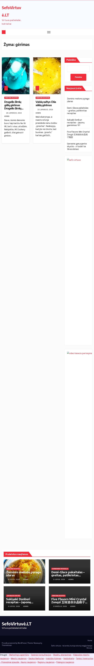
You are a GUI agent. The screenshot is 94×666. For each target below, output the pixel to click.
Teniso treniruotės (84, 659)
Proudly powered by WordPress (14, 643)
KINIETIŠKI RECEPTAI (11, 97)
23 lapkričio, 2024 (46, 110)
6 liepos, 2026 (14, 579)
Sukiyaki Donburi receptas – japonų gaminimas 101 (76, 122)
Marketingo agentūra (19, 655)
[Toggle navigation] (49, 32)
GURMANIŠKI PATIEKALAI (60, 568)
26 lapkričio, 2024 (14, 113)
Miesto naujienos (19, 659)
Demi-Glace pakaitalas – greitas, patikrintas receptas (77, 111)
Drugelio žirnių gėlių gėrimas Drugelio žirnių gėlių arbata (12, 106)
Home (90, 640)
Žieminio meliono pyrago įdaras (23, 573)
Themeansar (7, 645)
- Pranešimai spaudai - (10, 662)
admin (25, 579)
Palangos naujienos (65, 662)
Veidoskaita (68, 659)
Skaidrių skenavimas (62, 655)
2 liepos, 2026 (59, 579)
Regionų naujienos (46, 662)
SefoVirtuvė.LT (17, 623)
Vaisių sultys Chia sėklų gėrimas (46, 103)
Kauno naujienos (28, 662)
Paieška (71, 60)
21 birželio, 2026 (60, 606)
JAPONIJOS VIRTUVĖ (13, 595)
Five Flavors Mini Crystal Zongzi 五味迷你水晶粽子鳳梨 (78, 134)
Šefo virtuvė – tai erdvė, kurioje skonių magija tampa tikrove (71, 647)
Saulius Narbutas (36, 659)
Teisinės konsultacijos (41, 655)
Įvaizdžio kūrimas (53, 659)
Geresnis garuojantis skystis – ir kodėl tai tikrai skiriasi (77, 146)
